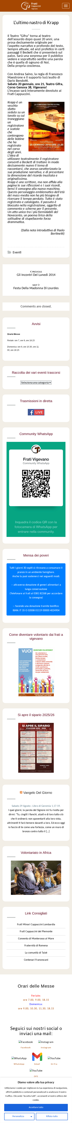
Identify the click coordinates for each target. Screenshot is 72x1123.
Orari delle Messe (36, 986)
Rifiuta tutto (52, 1116)
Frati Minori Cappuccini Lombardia (36, 924)
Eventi (17, 252)
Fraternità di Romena (36, 945)
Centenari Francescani (36, 960)
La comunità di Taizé (36, 953)
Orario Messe (13, 334)
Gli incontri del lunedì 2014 (36, 274)
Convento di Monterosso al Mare (36, 938)
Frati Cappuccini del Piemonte (36, 931)
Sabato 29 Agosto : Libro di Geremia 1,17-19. (36, 806)
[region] (36, 1100)
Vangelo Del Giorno (37, 792)
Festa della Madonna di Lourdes (36, 287)
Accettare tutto (36, 1107)
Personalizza (18, 1116)
